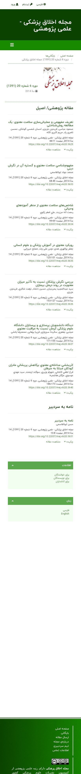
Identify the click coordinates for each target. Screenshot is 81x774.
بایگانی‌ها (50, 56)
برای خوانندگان (61, 474)
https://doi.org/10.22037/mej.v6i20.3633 (51, 184)
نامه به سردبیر (63, 421)
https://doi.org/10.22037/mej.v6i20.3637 (51, 344)
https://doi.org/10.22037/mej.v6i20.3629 (51, 144)
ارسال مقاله (62, 737)
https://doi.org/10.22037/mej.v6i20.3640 (51, 387)
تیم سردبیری (61, 746)
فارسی (39, 4)
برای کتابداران (62, 481)
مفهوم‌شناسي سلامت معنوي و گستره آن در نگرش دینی (40, 167)
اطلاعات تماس (60, 750)
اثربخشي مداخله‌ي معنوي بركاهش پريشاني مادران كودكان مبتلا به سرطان (41, 367)
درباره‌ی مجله (61, 742)
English (65, 513)
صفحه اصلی (66, 56)
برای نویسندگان (61, 478)
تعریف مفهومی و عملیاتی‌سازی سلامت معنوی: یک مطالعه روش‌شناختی (40, 124)
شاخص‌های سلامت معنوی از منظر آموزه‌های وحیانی (44, 207)
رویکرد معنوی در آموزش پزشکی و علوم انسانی (43, 245)
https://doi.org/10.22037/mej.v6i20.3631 (51, 436)
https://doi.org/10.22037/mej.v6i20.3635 (51, 261)
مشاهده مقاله (53, 149)
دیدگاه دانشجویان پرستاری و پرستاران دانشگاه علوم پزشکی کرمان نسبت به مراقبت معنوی (43, 327)
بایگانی (65, 733)
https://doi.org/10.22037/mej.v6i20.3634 (51, 224)
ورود (13, 4)
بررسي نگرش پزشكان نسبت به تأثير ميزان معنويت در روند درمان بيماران (45, 283)
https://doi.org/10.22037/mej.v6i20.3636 (51, 304)
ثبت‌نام (26, 4)
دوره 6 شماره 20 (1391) (22, 86)
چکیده (69, 149)
